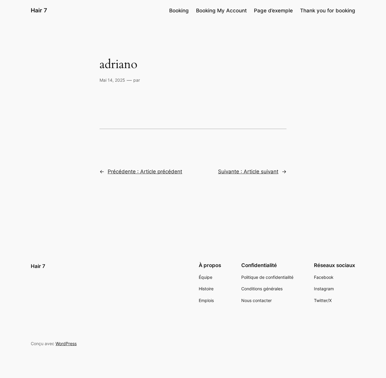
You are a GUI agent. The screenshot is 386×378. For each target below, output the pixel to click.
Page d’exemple (273, 11)
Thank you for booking (327, 11)
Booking (179, 11)
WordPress (66, 343)
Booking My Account (221, 11)
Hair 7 (39, 10)
